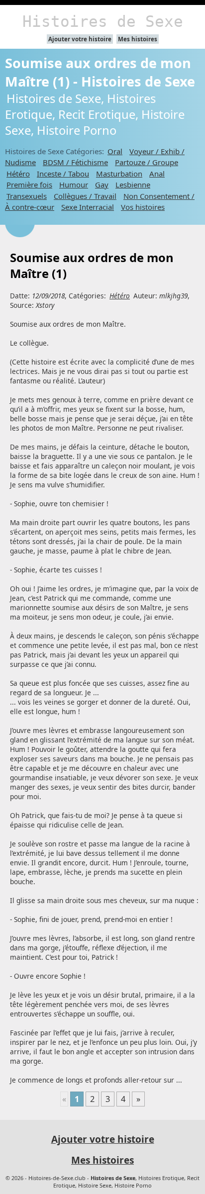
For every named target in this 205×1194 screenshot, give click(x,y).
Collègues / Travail (85, 196)
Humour (73, 184)
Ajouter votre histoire (79, 39)
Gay (101, 184)
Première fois (29, 184)
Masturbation (119, 174)
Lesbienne (132, 184)
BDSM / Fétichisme (75, 162)
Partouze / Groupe (146, 162)
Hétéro (18, 174)
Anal (157, 174)
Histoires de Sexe (102, 21)
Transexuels (26, 196)
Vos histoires (143, 207)
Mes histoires (137, 39)
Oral (114, 151)
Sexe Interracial (87, 207)
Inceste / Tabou (63, 174)
